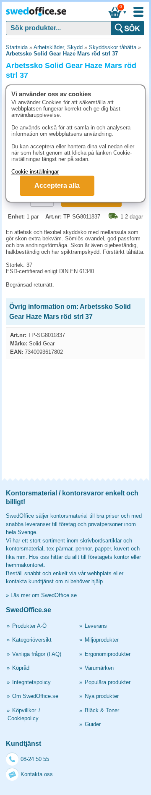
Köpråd (20, 668)
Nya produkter (102, 696)
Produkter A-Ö (29, 626)
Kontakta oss (37, 774)
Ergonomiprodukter (107, 654)
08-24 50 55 (35, 759)
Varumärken (99, 668)
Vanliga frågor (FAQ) (36, 654)
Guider (93, 724)
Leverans (96, 626)
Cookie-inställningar (35, 171)
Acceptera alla (57, 185)
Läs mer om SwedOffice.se (43, 595)
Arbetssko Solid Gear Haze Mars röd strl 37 (62, 53)
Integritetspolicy (31, 682)
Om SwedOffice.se (35, 696)
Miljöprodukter (102, 640)
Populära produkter (107, 682)
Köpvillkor (24, 710)
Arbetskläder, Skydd (58, 47)
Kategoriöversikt (32, 640)
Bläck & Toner (102, 710)
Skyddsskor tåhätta (112, 47)
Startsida (17, 47)
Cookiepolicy (23, 718)
